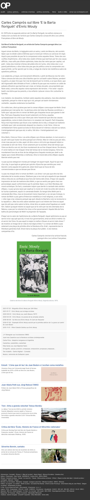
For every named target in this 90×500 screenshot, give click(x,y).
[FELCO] (21, 489)
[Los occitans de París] (11, 487)
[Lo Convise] (32, 491)
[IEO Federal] (70, 491)
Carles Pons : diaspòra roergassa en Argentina (18, 340)
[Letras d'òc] (34, 476)
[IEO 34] (60, 489)
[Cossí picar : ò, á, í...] (34, 487)
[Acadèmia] (47, 489)
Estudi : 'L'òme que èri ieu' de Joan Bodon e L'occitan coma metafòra (32, 365)
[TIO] (7, 489)
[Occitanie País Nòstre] (37, 483)
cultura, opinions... (13, 12)
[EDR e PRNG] (43, 476)
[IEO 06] (66, 489)
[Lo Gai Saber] (11, 482)
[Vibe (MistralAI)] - (36, 494)
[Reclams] (19, 482)
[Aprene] (3, 491)
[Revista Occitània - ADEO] (50, 482)
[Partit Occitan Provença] (52, 483)
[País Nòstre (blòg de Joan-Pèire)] (71, 483)
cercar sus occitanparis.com (78, 12)
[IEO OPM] (48, 491)
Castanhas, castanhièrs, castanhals (14, 343)
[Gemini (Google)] (12, 494)
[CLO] (77, 489)
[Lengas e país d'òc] (35, 482)
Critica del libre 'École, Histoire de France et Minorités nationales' (30, 427)
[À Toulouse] (11, 493)
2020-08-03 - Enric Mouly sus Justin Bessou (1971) (20, 314)
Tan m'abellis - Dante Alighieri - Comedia (16, 351)
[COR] (26, 489)
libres (54, 12)
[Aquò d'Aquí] (38, 474)
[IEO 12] (9, 491)
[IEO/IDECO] (25, 476)
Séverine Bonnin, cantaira (12, 446)
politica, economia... (43, 12)
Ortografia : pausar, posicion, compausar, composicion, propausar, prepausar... (29, 349)
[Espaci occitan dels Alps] (65, 478)
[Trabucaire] (9, 476)
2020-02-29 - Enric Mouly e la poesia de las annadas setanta (23, 317)
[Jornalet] (12, 474)
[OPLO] (72, 489)
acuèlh (3, 12)
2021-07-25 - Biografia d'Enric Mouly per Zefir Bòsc (20, 308)
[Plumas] (61, 482)
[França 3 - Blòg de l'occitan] (24, 474)
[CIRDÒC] (32, 489)
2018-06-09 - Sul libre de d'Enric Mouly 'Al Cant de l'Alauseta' (23, 320)
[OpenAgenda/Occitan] (58, 491)
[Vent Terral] (17, 476)
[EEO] (81, 489)
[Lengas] (25, 482)
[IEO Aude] (40, 491)
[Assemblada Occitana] (14, 485)
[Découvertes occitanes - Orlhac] (46, 478)
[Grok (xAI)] (45, 494)
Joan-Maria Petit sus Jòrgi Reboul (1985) (20, 385)
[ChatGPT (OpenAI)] (24, 494)
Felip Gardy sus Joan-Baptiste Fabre (15, 346)
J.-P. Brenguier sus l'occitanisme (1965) (16, 335)
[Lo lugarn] (9, 483)
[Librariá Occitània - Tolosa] (14, 478)
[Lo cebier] (16, 483)
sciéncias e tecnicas (28, 12)
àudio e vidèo (62, 12)
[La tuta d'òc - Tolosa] (29, 478)
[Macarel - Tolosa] (13, 480)
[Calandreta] (13, 489)
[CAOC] (54, 489)
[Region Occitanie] (21, 493)
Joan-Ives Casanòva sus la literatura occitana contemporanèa (23, 337)
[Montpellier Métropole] (35, 493)
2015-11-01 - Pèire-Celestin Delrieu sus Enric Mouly (20, 327)
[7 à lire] (25, 491)
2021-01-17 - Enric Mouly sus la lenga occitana (18, 311)
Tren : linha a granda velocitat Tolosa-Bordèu (21, 406)
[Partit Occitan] (25, 483)
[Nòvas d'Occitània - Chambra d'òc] (53, 474)
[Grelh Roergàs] (17, 491)
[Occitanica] (39, 489)
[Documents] (23, 487)
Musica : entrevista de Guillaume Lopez (16, 354)
